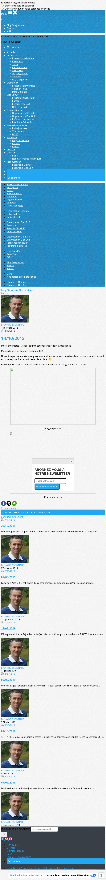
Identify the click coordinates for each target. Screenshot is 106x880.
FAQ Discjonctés (20, 79)
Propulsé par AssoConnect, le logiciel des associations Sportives (40, 867)
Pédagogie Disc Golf (22, 167)
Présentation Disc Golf (23, 97)
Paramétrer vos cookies (19, 856)
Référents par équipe (23, 119)
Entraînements (19, 67)
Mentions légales (15, 850)
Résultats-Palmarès (22, 122)
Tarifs (15, 64)
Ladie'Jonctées (19, 128)
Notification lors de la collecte (26, 875)
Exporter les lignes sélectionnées (18, 2)
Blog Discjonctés (15, 25)
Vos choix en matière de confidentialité (68, 875)
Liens (15, 155)
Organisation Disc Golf (23, 116)
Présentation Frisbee (23, 58)
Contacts (16, 76)
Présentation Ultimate (23, 85)
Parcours (17, 100)
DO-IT (15, 134)
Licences (11, 847)
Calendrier (17, 70)
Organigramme (20, 73)
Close (71, 461)
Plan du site (13, 844)
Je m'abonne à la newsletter (15, 828)
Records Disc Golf (21, 103)
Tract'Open (18, 131)
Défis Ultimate (19, 91)
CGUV (10, 853)
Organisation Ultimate (23, 113)
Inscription (17, 61)
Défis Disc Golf (19, 107)
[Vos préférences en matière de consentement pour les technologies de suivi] (101, 875)
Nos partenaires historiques (26, 158)
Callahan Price (19, 88)
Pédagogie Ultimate (22, 164)
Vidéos (10, 31)
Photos (10, 28)
